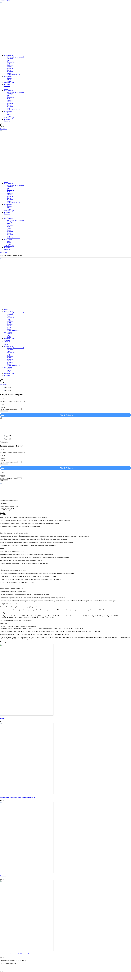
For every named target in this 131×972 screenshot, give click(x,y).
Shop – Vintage (8, 76)
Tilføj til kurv (4, 411)
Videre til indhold (5, 1)
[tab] (3, 500)
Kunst (9, 73)
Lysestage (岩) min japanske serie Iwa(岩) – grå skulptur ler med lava (17, 797)
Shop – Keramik (8, 55)
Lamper (9, 78)
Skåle (8, 63)
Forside (6, 54)
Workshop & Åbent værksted (15, 57)
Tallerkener (10, 68)
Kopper (9, 66)
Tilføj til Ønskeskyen (67, 415)
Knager (9, 70)
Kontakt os (7, 86)
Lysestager (10, 58)
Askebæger (10, 62)
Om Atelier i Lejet (9, 82)
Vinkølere (10, 71)
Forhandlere (7, 84)
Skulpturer (10, 65)
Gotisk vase (3, 876)
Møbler (9, 79)
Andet (9, 81)
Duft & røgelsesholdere (13, 74)
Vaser (8, 60)
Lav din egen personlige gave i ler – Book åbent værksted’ (14, 953)
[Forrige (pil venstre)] (0, 971)
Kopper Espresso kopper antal (8, 409)
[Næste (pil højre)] (2, 971)
